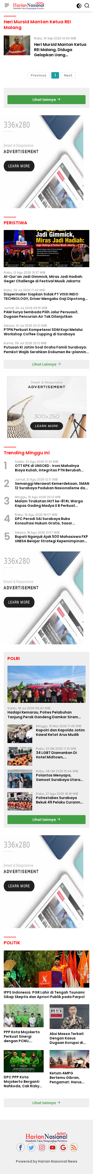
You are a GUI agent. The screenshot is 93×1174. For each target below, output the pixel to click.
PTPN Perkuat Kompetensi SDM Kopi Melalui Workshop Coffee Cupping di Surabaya (43, 331)
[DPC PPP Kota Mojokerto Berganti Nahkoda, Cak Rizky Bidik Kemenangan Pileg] (24, 1061)
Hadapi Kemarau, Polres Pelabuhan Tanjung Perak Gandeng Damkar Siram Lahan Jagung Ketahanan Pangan (42, 714)
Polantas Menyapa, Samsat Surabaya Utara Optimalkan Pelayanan (58, 777)
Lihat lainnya (44, 99)
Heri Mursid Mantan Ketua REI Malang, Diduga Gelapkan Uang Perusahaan (60, 52)
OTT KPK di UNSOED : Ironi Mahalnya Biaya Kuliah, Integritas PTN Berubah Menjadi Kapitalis (48, 467)
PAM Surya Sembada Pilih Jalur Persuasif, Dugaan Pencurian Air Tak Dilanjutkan (41, 314)
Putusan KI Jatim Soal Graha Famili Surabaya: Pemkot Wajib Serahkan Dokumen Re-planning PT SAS (46, 349)
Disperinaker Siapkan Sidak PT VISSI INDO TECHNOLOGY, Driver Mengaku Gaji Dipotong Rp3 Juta (44, 296)
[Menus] (7, 5)
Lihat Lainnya (44, 364)
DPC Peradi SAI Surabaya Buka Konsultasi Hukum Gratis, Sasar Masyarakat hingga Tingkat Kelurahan (50, 520)
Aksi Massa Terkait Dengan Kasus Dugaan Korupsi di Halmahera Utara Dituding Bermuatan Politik (68, 1038)
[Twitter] (31, 1147)
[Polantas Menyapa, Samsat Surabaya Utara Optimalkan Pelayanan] (19, 779)
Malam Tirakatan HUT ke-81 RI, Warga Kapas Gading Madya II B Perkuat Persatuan (49, 503)
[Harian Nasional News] (28, 5)
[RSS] (74, 1147)
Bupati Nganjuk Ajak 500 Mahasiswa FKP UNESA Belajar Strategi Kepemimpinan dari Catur (51, 538)
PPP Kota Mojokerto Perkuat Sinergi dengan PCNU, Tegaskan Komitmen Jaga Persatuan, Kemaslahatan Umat (23, 1036)
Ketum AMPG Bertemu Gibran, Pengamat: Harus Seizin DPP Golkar (66, 1078)
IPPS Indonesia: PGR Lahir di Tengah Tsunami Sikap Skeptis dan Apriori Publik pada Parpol (44, 994)
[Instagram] (42, 1147)
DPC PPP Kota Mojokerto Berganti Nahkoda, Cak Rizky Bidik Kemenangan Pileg (21, 1081)
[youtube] (52, 1147)
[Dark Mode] (79, 6)
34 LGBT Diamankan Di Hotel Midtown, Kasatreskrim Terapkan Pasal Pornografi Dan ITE (58, 754)
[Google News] (63, 1147)
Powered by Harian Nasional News (46, 1161)
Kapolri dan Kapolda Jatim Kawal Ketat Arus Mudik (60, 732)
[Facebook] (20, 1147)
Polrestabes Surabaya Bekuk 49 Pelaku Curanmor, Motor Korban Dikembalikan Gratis (60, 800)
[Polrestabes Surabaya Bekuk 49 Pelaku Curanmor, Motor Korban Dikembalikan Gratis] (19, 801)
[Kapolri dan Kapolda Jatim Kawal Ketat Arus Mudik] (19, 733)
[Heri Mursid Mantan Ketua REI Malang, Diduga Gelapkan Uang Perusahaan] (17, 47)
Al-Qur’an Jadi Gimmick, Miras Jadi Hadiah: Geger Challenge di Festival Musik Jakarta (43, 278)
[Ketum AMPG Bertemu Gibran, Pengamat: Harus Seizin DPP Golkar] (70, 1059)
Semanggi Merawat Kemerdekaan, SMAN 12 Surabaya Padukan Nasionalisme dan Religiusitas (52, 485)
